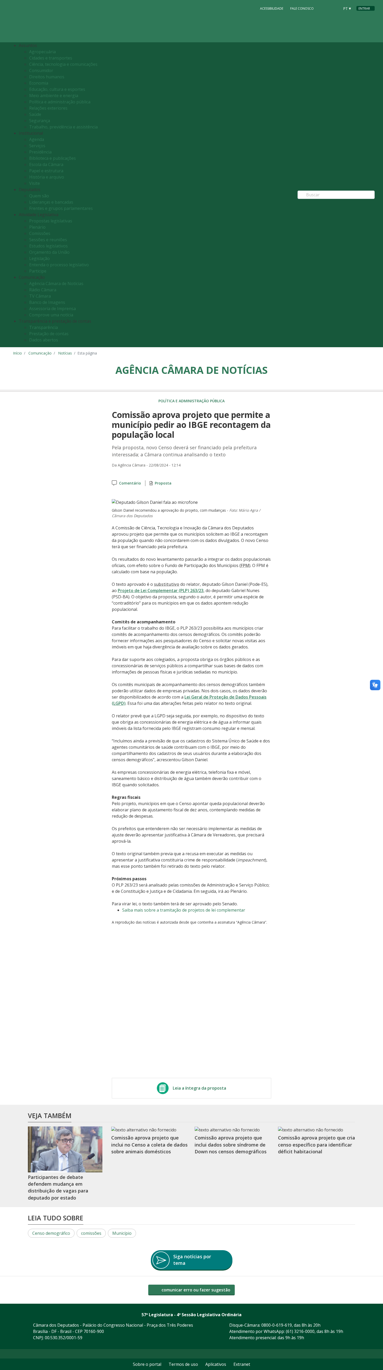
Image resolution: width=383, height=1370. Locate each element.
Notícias (65, 353)
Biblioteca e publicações (52, 158)
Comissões (39, 233)
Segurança (39, 120)
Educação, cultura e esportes (57, 89)
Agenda (36, 139)
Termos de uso (183, 1364)
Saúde (35, 114)
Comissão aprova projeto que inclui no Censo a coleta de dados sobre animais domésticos (149, 1145)
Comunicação (40, 353)
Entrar (364, 8)
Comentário (130, 483)
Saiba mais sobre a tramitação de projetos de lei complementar (183, 910)
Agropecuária (42, 52)
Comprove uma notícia (51, 315)
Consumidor (41, 70)
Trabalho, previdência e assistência (63, 127)
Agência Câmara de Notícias (56, 283)
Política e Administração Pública (191, 400)
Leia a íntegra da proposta (199, 1088)
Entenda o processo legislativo (59, 265)
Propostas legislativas (50, 221)
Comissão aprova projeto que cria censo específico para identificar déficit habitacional (316, 1145)
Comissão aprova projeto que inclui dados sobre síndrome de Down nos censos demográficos (231, 1145)
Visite (34, 183)
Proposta (163, 483)
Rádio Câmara (42, 290)
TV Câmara (40, 296)
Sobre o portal (147, 1364)
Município (122, 1233)
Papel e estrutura (46, 171)
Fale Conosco (302, 8)
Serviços (37, 146)
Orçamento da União (49, 252)
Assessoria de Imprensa (52, 308)
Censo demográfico (51, 1233)
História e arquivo (46, 177)
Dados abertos (43, 340)
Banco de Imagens (47, 302)
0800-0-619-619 (276, 1325)
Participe (37, 271)
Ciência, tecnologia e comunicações (63, 64)
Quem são (39, 196)
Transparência (43, 327)
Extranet (241, 1364)
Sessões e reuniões (48, 240)
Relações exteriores (48, 108)
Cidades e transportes (50, 58)
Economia (38, 83)
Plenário (37, 227)
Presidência (40, 152)
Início (17, 353)
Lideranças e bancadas (51, 202)
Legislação (39, 258)
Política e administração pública (59, 102)
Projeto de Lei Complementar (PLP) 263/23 (160, 590)
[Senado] (334, 8)
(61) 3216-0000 (300, 1331)
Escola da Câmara (46, 164)
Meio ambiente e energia (53, 95)
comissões (91, 1233)
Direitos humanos (46, 77)
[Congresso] (324, 8)
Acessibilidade (271, 8)
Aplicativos (215, 1364)
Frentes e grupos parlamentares (61, 208)
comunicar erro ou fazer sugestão (195, 1290)
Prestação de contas (49, 333)
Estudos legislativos (48, 246)
